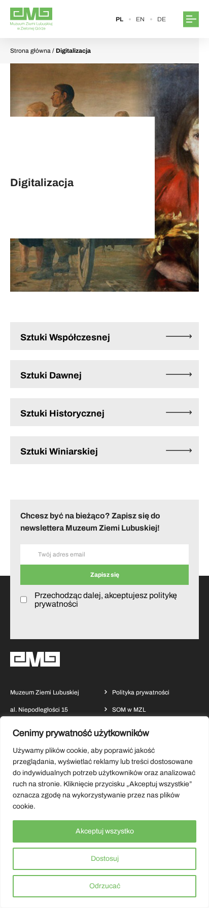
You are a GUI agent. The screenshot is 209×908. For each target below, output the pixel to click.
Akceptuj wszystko (105, 831)
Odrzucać (104, 886)
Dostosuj (105, 858)
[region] (104, 812)
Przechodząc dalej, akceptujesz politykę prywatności (105, 599)
